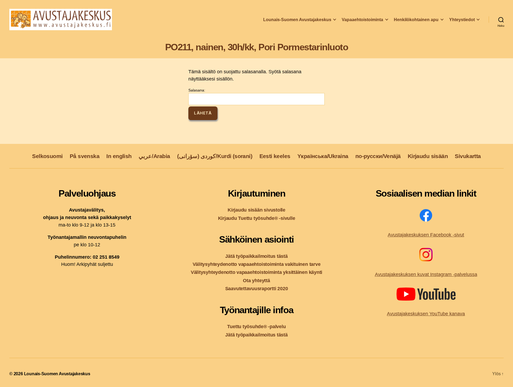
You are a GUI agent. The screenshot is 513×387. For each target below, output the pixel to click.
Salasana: (196, 90)
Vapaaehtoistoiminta (362, 19)
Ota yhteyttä (256, 280)
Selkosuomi (47, 156)
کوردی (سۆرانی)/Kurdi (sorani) (214, 156)
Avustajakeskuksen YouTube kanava (426, 313)
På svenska (84, 156)
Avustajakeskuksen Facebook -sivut (426, 234)
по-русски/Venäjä (378, 156)
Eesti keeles (274, 156)
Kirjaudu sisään (428, 156)
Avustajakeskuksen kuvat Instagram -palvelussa (426, 274)
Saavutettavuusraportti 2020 (256, 288)
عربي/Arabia (154, 156)
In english (118, 156)
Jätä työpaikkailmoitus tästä (256, 256)
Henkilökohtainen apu (416, 19)
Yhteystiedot (462, 19)
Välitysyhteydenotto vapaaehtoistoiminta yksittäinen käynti (256, 272)
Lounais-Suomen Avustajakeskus (297, 19)
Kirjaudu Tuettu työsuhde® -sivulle (256, 218)
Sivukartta (468, 156)
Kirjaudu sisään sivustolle (256, 210)
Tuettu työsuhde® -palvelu (256, 326)
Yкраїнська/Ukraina (322, 156)
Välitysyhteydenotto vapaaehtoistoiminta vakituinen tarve (257, 264)
